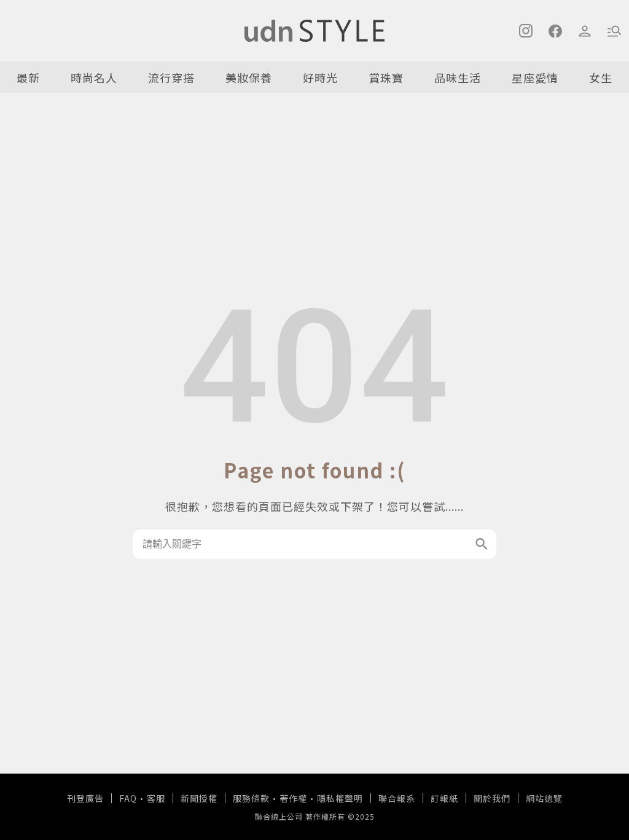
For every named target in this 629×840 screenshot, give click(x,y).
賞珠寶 (386, 77)
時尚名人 (94, 77)
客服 (156, 798)
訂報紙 (444, 798)
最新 (28, 77)
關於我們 (492, 798)
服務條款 (251, 798)
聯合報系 (396, 798)
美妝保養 (248, 77)
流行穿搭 (171, 77)
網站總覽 (544, 798)
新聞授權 (199, 798)
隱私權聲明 (340, 798)
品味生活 (457, 77)
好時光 (320, 77)
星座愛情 (535, 77)
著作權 (293, 798)
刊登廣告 (85, 798)
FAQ (128, 798)
